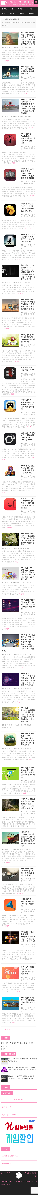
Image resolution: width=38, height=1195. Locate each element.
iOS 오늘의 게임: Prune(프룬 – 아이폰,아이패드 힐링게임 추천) (27, 871)
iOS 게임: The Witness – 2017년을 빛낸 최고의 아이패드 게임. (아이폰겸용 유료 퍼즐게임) (28, 573)
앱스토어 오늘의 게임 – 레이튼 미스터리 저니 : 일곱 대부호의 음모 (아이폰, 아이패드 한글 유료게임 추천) (28, 38)
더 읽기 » (7, 61)
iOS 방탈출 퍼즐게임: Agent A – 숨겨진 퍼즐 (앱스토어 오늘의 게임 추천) (28, 604)
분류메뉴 (4, 9)
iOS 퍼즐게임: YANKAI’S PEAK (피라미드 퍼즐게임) (28, 902)
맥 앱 (3, 13)
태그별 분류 (6, 1107)
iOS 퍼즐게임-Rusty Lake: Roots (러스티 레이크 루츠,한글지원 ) (28, 138)
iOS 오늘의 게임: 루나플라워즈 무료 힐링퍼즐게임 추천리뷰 (27, 69)
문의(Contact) (5, 1173)
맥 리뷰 (20, 9)
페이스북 (4, 1046)
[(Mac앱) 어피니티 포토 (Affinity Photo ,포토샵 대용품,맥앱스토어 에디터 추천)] (4, 1073)
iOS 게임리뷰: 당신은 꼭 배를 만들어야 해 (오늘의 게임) (28, 1001)
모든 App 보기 (19, 1181)
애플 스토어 (6, 1163)
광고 (31, 1120)
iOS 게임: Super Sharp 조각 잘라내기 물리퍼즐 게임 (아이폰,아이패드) (28, 772)
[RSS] (32, 2)
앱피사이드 (6, 47)
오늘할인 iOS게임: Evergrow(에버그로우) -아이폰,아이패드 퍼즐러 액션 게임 (28, 503)
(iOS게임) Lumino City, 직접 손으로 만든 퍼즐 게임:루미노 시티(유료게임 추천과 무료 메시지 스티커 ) (28, 839)
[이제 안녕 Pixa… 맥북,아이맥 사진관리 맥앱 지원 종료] (4, 1064)
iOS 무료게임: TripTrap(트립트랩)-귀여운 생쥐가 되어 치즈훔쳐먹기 (28, 404)
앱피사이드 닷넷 (13, 2)
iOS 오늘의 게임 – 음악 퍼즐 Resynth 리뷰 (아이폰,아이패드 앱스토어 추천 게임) (28, 936)
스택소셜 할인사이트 (10, 1156)
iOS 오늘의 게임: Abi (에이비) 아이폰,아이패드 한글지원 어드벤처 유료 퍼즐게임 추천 (28, 304)
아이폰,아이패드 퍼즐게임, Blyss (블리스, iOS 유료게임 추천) (28, 970)
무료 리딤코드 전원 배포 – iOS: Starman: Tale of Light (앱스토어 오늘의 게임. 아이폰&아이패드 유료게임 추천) (28, 272)
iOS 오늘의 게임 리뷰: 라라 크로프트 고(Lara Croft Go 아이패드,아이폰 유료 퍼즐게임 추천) (28, 539)
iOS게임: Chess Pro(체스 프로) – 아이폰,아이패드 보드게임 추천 (27, 207)
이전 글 (6, 1030)
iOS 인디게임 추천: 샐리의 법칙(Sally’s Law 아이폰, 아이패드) (28, 338)
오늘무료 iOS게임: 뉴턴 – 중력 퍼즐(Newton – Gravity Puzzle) (28, 436)
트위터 (3, 1049)
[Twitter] (25, 2)
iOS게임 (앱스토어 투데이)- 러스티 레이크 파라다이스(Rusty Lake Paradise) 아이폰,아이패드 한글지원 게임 (28, 106)
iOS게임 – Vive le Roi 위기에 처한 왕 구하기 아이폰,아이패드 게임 (28, 237)
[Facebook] (28, 2)
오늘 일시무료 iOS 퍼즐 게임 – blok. (28, 368)
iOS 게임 (21, 13)
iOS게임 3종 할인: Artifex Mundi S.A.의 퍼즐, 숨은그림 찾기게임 (28, 469)
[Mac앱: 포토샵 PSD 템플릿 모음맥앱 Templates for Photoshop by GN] (4, 1081)
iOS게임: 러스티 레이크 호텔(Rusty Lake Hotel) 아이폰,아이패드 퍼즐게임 (27, 173)
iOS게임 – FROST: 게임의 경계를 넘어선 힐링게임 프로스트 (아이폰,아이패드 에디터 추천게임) (28, 679)
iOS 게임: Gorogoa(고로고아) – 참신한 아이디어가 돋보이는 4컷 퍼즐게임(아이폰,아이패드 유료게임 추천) (28, 715)
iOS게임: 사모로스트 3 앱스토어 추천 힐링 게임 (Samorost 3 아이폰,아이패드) (28, 803)
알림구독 (31, 13)
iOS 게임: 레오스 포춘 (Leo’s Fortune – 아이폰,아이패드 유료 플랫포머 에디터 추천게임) (27, 739)
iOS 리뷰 (29, 9)
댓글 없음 (28, 47)
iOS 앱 (12, 13)
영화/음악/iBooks (9, 1115)
